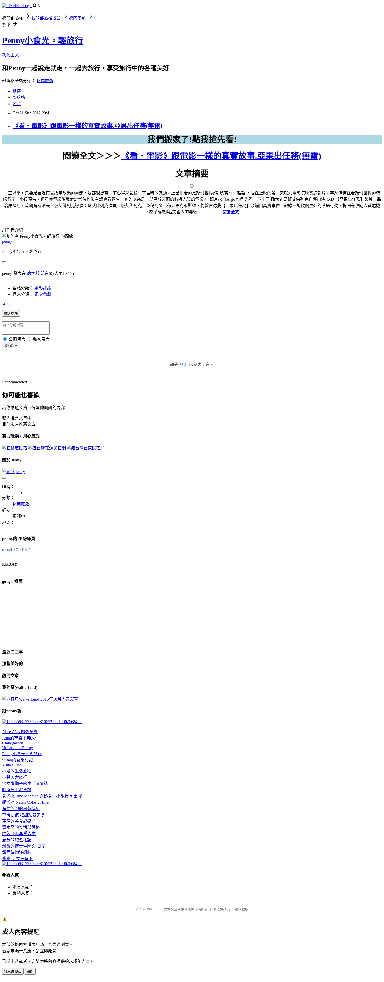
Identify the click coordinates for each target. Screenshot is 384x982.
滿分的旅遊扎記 (16, 840)
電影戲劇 (42, 294)
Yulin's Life (11, 765)
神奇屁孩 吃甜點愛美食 (23, 815)
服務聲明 (241, 909)
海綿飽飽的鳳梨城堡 (21, 808)
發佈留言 (11, 345)
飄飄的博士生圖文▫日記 (23, 846)
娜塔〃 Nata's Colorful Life (25, 802)
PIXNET (153, 909)
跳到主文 (10, 55)
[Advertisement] (28, 616)
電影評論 (42, 288)
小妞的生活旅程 (16, 771)
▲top (6, 303)
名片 (17, 104)
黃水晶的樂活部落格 (21, 827)
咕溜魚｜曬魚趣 (16, 790)
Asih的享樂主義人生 (20, 738)
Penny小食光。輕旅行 (42, 40)
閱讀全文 (230, 212)
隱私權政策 (221, 909)
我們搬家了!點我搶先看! (192, 139)
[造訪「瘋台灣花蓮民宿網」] (47, 448)
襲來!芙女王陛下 (17, 858)
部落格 (19, 97)
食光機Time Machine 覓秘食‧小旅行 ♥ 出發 (42, 796)
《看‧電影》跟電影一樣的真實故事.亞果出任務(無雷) (87, 125)
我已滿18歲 (12, 972)
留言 (44, 273)
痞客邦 (33, 273)
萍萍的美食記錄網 (19, 821)
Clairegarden (12, 743)
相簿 (17, 91)
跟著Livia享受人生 (19, 833)
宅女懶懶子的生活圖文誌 (25, 783)
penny (7, 241)
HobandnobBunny (17, 748)
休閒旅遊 (45, 81)
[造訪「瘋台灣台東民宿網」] (85, 448)
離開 (30, 972)
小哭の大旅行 (14, 777)
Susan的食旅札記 (17, 760)
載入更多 (11, 314)
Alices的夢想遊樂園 (20, 732)
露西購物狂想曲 (16, 852)
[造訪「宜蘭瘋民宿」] (14, 448)
